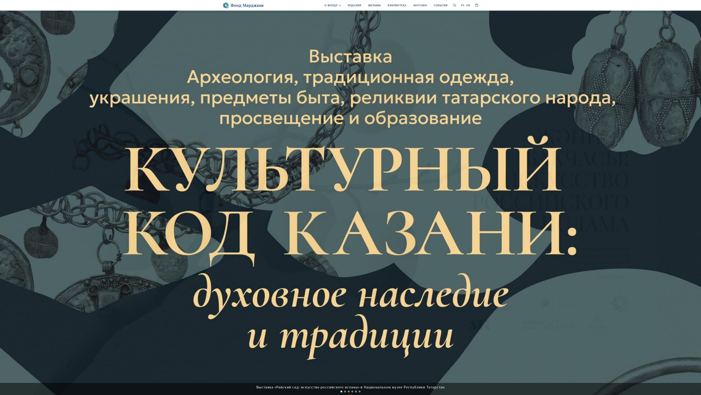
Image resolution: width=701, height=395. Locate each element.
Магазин (420, 5)
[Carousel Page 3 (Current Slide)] (349, 391)
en (468, 5)
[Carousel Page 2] (345, 391)
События (441, 5)
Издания (354, 5)
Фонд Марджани (247, 5)
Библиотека (397, 5)
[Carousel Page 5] (356, 391)
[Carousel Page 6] (360, 391)
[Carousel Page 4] (352, 391)
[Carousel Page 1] (341, 391)
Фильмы (374, 5)
